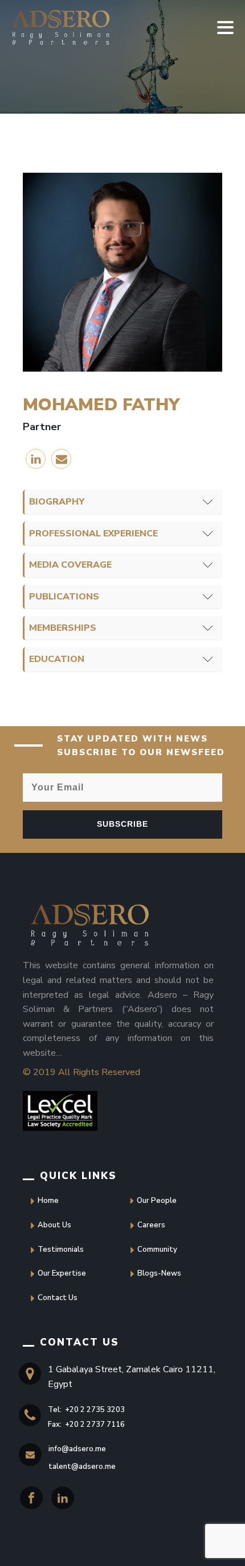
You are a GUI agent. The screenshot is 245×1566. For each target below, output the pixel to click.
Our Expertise (62, 1273)
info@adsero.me (77, 1449)
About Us (54, 1225)
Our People (157, 1201)
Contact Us (57, 1298)
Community (157, 1249)
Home (48, 1201)
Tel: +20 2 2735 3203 (86, 1410)
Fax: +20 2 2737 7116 (86, 1424)
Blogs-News (159, 1273)
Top (21, 1545)
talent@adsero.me (82, 1466)
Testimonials (61, 1249)
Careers (151, 1225)
